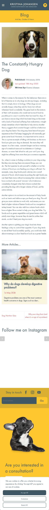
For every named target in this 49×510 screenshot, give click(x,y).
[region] (24, 493)
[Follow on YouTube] (39, 392)
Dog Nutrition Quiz (9, 315)
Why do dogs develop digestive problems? (23, 285)
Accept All (24, 493)
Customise (24, 499)
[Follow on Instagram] (32, 392)
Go (42, 400)
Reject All (24, 505)
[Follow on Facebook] (26, 392)
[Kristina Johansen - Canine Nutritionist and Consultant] (23, 5)
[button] (3, 5)
